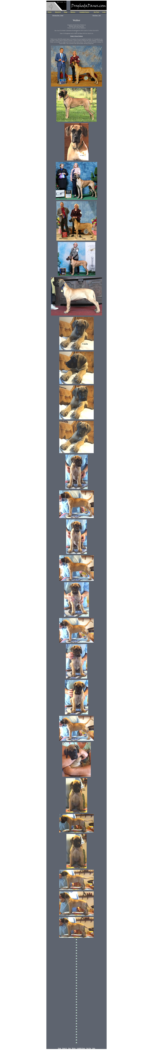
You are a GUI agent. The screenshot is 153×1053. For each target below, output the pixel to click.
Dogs (65, 12)
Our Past (96, 12)
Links (104, 12)
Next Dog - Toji (97, 15)
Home (49, 12)
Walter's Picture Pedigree (76, 36)
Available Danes (84, 12)
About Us (58, 12)
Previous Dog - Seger (57, 15)
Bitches (73, 12)
